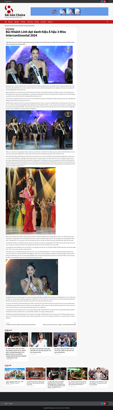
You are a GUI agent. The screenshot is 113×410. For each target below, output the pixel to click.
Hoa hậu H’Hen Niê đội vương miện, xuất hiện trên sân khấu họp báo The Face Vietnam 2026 (40, 350)
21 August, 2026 (33, 354)
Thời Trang (30, 22)
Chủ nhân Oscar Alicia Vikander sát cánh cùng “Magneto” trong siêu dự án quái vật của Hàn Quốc (98, 383)
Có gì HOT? (43, 22)
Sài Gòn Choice (15, 15)
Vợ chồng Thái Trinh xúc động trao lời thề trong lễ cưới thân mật (20, 323)
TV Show (7, 378)
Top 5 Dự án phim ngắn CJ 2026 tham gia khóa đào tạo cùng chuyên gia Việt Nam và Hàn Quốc (35, 383)
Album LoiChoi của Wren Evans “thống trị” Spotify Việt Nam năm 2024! (59, 323)
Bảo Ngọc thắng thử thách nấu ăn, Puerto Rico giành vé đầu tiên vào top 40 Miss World (64, 350)
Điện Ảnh (16, 22)
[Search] (107, 22)
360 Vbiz (36, 22)
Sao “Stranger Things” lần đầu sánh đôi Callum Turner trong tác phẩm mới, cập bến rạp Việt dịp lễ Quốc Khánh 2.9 (77, 383)
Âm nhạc (10, 22)
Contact (10, 403)
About (6, 403)
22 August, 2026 (9, 359)
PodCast (50, 22)
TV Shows (23, 22)
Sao (6, 22)
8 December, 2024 (10, 38)
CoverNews (60, 407)
